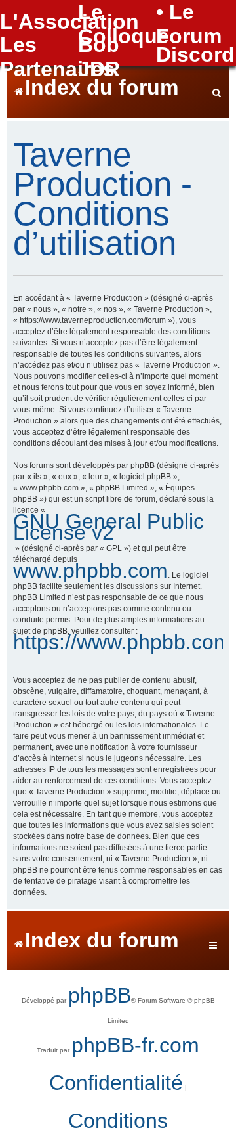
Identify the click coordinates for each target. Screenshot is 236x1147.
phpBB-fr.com (135, 1045)
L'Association (69, 21)
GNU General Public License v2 (108, 527)
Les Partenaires (57, 57)
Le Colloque (123, 24)
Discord (195, 54)
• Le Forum (189, 24)
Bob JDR (99, 57)
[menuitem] (217, 89)
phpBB (99, 995)
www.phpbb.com (90, 570)
